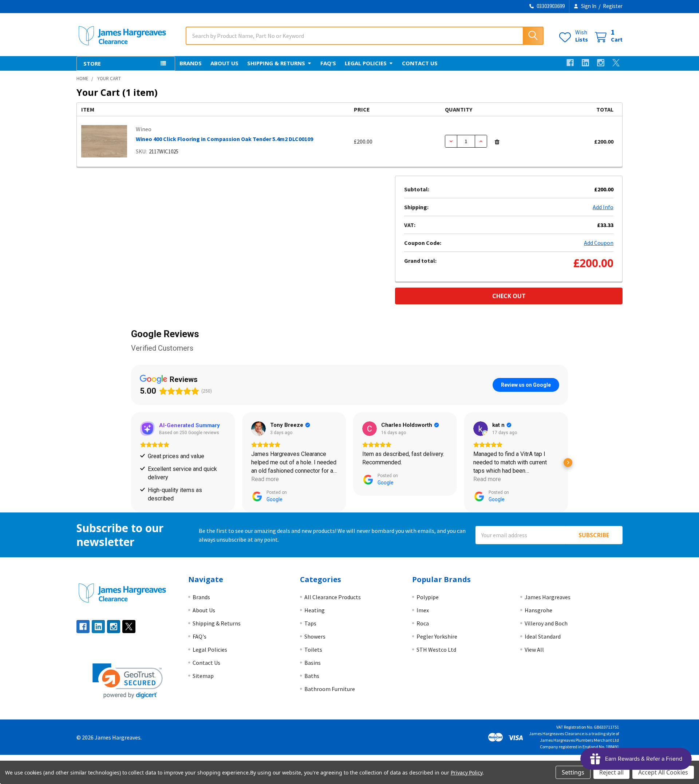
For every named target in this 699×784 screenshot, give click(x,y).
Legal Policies (366, 63)
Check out (509, 296)
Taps (310, 623)
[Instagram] (600, 62)
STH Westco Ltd (436, 649)
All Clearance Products (332, 597)
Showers (314, 636)
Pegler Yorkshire (436, 636)
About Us (224, 63)
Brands (190, 63)
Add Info (603, 207)
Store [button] (92, 63)
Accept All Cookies (663, 772)
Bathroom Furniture (329, 689)
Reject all (611, 772)
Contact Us (420, 63)
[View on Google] (161, 428)
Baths (311, 675)
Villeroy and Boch (546, 623)
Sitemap (203, 675)
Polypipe (427, 597)
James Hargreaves (547, 597)
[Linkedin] (585, 62)
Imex (422, 610)
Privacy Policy (466, 772)
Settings (573, 772)
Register (613, 6)
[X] (616, 62)
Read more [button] (168, 479)
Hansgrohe (538, 610)
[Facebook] (570, 62)
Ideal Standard (543, 636)
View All (534, 649)
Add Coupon (598, 242)
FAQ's (328, 63)
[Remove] (497, 141)
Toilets (313, 649)
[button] (131, 462)
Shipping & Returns (276, 63)
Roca (422, 623)
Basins (312, 662)
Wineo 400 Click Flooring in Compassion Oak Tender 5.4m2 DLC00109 (224, 139)
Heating (314, 610)
